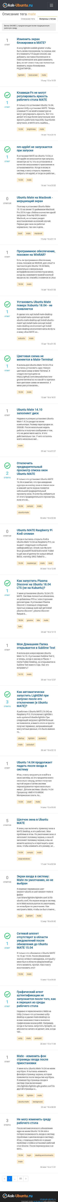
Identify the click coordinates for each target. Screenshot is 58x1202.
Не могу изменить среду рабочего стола (34, 1121)
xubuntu (21, 338)
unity (20, 1038)
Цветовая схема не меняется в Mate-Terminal (35, 357)
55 (20, 1178)
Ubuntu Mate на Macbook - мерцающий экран (35, 199)
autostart (30, 745)
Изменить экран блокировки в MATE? (31, 40)
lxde (20, 626)
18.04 (20, 284)
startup (21, 738)
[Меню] (51, 5)
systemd (42, 738)
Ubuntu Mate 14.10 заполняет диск (29, 411)
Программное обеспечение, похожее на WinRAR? (36, 253)
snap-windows (24, 859)
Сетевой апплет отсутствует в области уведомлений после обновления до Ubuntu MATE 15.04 (32, 940)
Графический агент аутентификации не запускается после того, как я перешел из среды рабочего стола (36, 999)
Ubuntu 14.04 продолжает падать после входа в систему (34, 766)
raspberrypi (31, 563)
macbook (38, 233)
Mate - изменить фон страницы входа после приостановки (32, 1059)
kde (38, 620)
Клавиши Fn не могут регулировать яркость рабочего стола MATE (32, 96)
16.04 (20, 506)
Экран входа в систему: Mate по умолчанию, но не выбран (35, 880)
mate (44, 75)
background (38, 1102)
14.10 (20, 674)
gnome (30, 620)
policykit (38, 1038)
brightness (31, 129)
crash (29, 802)
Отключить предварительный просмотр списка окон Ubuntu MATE (32, 469)
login (20, 916)
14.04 (20, 129)
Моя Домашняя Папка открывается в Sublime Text (36, 646)
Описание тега (28, 19)
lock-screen (33, 75)
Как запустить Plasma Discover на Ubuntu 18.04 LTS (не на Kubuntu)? (34, 584)
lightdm (21, 75)
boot (20, 233)
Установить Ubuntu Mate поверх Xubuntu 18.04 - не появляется (34, 305)
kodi (50, 563)
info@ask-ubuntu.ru (48, 1199)
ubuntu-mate (23, 512)
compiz (30, 506)
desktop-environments (44, 1155)
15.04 (20, 974)
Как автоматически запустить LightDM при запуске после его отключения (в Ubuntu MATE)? (32, 699)
